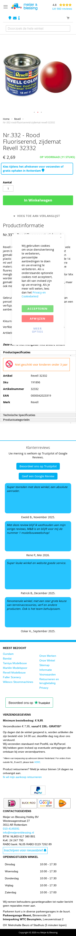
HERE (37, 762)
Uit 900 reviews (62, 9)
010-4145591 (11, 828)
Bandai (7, 658)
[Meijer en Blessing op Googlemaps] (10, 18)
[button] (34, 112)
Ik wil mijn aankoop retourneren (22, 777)
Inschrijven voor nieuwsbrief (23, 850)
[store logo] (24, 7)
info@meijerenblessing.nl (18, 832)
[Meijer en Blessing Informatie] (19, 18)
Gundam (8, 653)
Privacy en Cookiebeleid (34, 294)
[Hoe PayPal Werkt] (38, 793)
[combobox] (38, 28)
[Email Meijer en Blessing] (15, 18)
